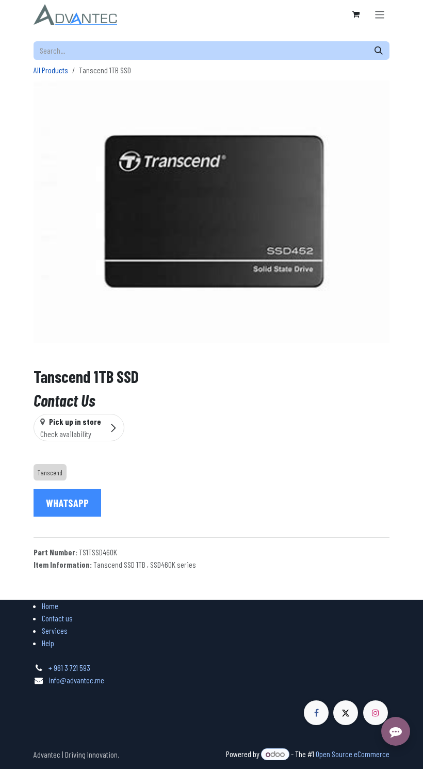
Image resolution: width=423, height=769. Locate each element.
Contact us (57, 618)
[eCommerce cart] (356, 14)
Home (50, 606)
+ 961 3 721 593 (69, 667)
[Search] (378, 50)
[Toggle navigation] (380, 14)
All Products (51, 70)
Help (48, 643)
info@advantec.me (76, 680)
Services (55, 630)
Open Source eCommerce (352, 754)
